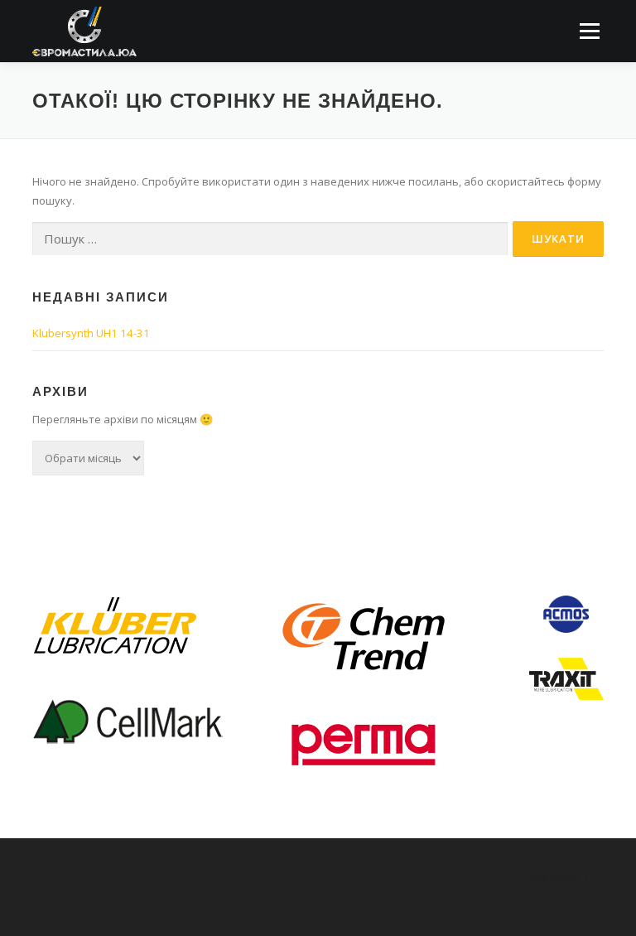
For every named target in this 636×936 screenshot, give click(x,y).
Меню (589, 30)
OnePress (552, 877)
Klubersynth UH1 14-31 (91, 333)
